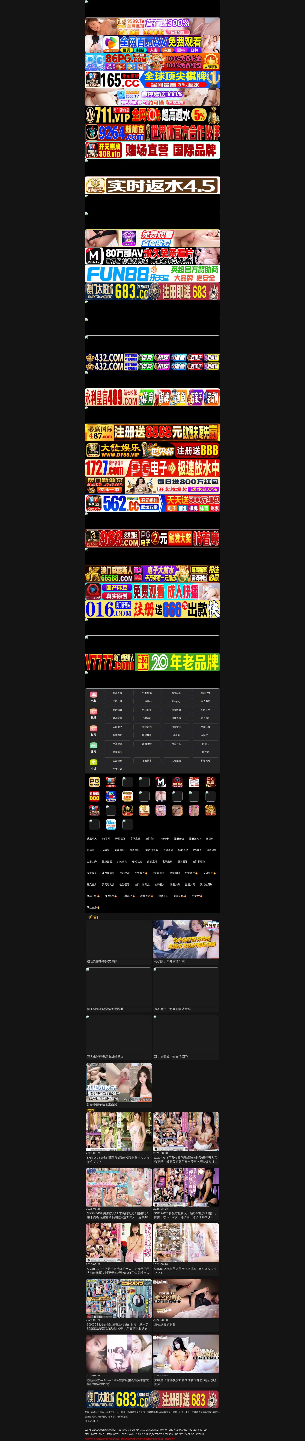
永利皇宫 (124, 873)
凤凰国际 (135, 850)
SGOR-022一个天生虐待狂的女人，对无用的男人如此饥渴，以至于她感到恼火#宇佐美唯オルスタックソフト (118, 1273)
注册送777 (195, 838)
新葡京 (90, 850)
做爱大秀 (175, 884)
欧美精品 (176, 692)
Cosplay (176, 701)
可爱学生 (176, 726)
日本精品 (147, 701)
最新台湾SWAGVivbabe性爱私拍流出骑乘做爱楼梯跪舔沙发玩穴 (118, 1382)
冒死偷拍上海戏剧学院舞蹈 (172, 1009)
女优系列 (147, 726)
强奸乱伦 (147, 692)
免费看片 (160, 884)
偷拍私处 (137, 861)
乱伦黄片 (122, 861)
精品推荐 (117, 692)
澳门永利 (150, 838)
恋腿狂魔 (205, 726)
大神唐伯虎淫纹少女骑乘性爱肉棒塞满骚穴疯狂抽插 (186, 1382)
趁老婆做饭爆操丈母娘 (102, 961)
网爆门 (205, 743)
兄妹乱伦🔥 (128, 896)
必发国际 (183, 861)
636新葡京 (159, 873)
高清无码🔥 (180, 896)
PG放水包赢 (151, 850)
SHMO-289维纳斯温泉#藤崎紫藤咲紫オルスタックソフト (118, 1159)
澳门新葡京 (199, 861)
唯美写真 (176, 743)
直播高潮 (168, 850)
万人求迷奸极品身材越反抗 (105, 1057)
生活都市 (117, 760)
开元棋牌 (120, 838)
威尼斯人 (92, 838)
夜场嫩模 (167, 861)
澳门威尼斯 (206, 884)
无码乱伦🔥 (209, 873)
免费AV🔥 (197, 896)
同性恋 (205, 752)
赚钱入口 (164, 896)
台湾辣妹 (117, 709)
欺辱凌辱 (117, 718)
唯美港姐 (176, 709)
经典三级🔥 (93, 896)
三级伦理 (117, 701)
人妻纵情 (176, 760)
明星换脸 (147, 735)
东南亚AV (206, 709)
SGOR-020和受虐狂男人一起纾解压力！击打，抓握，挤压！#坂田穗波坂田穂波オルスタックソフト (185, 1217)
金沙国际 (124, 884)
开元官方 (92, 884)
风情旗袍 (117, 735)
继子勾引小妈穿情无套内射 (105, 1009)
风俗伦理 (205, 760)
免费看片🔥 (141, 873)
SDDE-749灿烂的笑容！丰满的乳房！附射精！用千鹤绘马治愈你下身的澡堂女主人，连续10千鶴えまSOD (118, 1217)
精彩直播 (183, 850)
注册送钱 (179, 838)
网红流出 (176, 718)
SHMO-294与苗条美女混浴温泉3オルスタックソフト (185, 1271)
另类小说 (117, 768)
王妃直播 (107, 861)
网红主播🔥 (93, 907)
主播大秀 (92, 861)
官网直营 (135, 838)
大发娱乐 (92, 873)
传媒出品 (117, 752)
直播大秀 (190, 884)
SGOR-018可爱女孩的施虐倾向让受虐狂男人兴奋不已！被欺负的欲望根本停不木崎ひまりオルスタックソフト (186, 1161)
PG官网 (106, 838)
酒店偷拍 (212, 850)
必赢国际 (120, 850)
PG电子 (165, 838)
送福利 (209, 838)
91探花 (147, 718)
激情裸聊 (175, 873)
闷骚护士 (205, 735)
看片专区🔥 (146, 896)
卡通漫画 (117, 743)
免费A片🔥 (111, 896)
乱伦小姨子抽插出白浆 (102, 1104)
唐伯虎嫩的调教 (164, 1324)
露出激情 (147, 743)
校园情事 (147, 760)
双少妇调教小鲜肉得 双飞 (171, 1057)
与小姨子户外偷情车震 (169, 961)
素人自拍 (205, 701)
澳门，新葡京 (142, 884)
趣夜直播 (152, 861)
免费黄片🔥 (191, 873)
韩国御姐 (147, 709)
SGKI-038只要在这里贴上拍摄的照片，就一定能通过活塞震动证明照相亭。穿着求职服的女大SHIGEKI (119, 1328)
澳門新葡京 (108, 873)
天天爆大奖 (108, 884)
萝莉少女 (205, 692)
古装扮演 (117, 726)
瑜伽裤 (176, 735)
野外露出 (205, 718)
